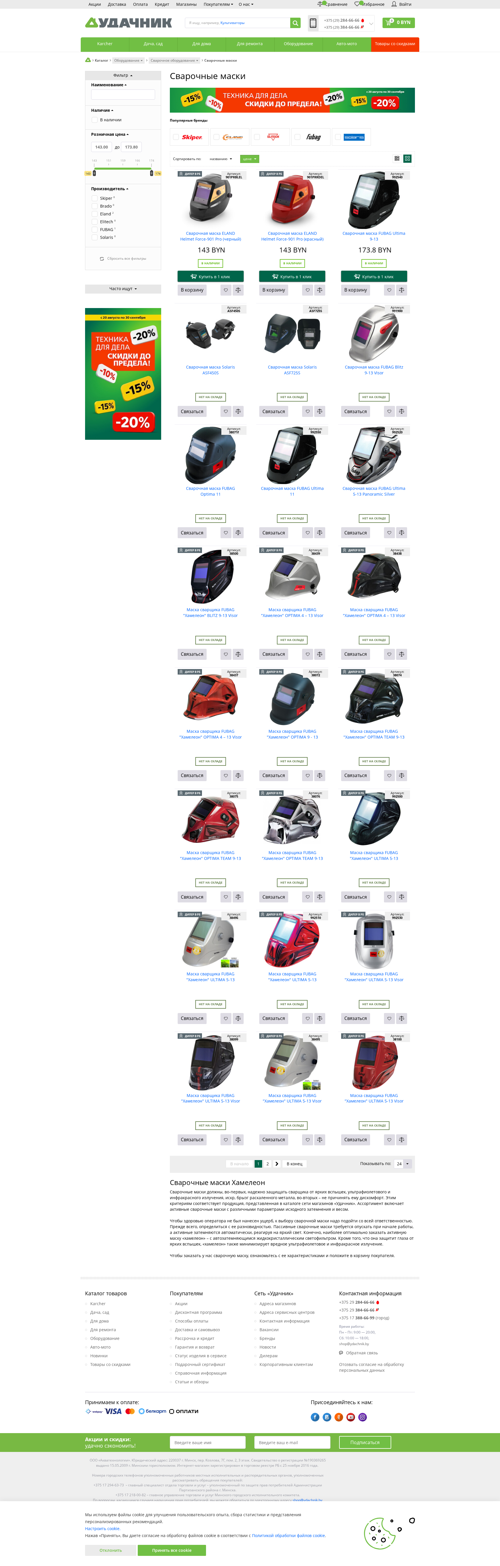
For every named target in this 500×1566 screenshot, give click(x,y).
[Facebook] (315, 1417)
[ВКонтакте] (327, 1417)
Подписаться (365, 1442)
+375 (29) (341, 20)
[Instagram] (362, 1417)
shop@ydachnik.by (307, 1500)
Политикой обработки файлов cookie (288, 1535)
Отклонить (111, 1550)
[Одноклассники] (338, 1417)
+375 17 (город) (364, 1317)
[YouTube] (350, 1417)
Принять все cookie (172, 1550)
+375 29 (356, 1302)
